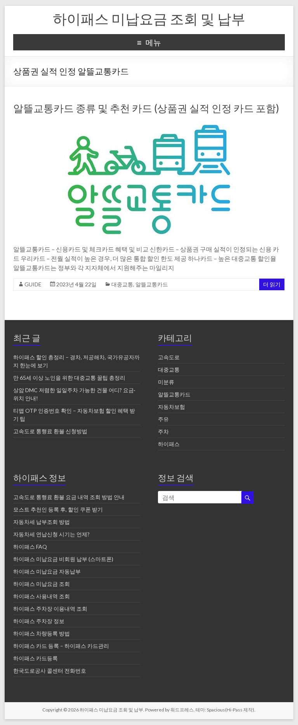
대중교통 (122, 284)
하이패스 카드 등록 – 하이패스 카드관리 (61, 645)
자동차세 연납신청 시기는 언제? (51, 534)
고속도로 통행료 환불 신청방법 (50, 431)
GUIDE (33, 284)
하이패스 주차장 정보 (38, 621)
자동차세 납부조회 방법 (41, 521)
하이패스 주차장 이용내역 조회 (50, 608)
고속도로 (169, 357)
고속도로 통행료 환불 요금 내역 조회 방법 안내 (69, 497)
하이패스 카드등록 (35, 658)
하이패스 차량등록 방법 (41, 633)
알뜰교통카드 (151, 284)
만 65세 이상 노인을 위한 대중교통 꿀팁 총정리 (69, 377)
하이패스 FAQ (30, 546)
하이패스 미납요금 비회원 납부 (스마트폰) (63, 559)
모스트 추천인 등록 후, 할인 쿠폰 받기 (58, 509)
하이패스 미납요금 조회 (41, 583)
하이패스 (169, 444)
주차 (163, 431)
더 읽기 (272, 284)
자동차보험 (171, 406)
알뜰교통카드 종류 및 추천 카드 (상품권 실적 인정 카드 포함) (146, 108)
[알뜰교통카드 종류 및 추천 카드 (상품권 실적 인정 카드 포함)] (149, 125)
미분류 (166, 382)
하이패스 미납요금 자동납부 (47, 571)
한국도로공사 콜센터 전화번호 (49, 670)
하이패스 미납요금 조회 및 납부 (149, 18)
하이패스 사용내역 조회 (41, 596)
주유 (163, 419)
